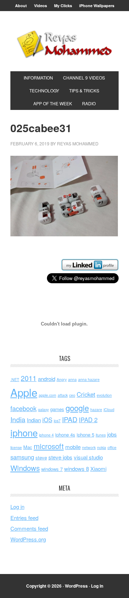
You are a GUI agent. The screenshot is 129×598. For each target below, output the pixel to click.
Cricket (86, 394)
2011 (29, 378)
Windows (25, 468)
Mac (27, 447)
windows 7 (52, 469)
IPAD (69, 419)
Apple (23, 392)
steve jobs (60, 457)
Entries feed (24, 517)
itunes (101, 435)
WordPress (76, 586)
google (77, 407)
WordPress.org (28, 539)
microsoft (49, 446)
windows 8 (76, 468)
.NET (14, 379)
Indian (34, 420)
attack (63, 395)
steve (41, 457)
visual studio (88, 457)
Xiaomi (98, 468)
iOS (47, 419)
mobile (73, 446)
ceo (72, 395)
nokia (101, 447)
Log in (17, 506)
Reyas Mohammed (64, 44)
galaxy (43, 409)
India (17, 419)
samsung (22, 457)
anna (72, 379)
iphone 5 (85, 434)
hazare (96, 409)
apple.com (47, 395)
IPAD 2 (88, 419)
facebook (23, 408)
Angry (62, 379)
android (46, 378)
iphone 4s (65, 434)
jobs (112, 434)
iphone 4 (46, 435)
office (112, 447)
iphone (24, 432)
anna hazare (89, 379)
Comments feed (29, 528)
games (57, 409)
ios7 (57, 420)
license (16, 447)
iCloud (109, 409)
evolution (104, 395)
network (89, 447)
